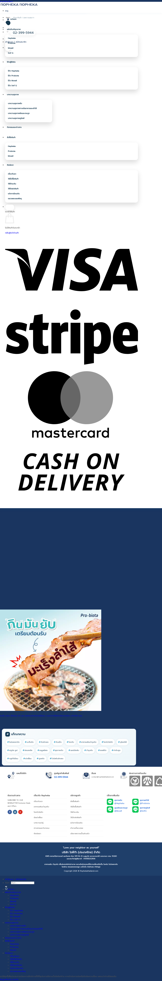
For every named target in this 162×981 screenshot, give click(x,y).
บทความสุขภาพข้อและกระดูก (19, 113)
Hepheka (12, 38)
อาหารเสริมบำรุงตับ (87, 742)
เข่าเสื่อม (27, 758)
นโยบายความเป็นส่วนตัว (79, 833)
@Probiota (145, 803)
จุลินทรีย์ (122, 742)
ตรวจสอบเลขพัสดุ (15, 198)
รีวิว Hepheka (13, 71)
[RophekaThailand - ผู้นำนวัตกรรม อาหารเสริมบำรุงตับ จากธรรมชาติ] (19, 4)
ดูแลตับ (41, 758)
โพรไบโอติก (107, 742)
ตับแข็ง (58, 742)
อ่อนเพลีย (27, 750)
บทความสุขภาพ (13, 94)
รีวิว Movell (12, 80)
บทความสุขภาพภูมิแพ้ (16, 118)
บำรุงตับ (88, 750)
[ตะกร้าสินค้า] (8, 48)
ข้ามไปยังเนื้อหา (6, 1)
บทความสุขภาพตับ (15, 103)
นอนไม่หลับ (74, 750)
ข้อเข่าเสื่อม (38, 817)
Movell (10, 48)
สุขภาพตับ (58, 750)
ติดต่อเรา (10, 165)
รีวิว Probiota (13, 75)
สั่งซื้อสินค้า (11, 137)
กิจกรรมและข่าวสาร (14, 127)
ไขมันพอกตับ (13, 742)
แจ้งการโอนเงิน (14, 193)
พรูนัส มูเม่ (12, 750)
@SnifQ (143, 811)
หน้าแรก (13, 19)
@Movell (118, 811)
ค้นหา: (7, 882)
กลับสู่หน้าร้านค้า (12, 232)
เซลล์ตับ (102, 750)
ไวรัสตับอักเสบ (56, 758)
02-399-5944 (61, 777)
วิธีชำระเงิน (12, 183)
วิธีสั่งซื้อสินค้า (13, 178)
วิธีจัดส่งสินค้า (13, 188)
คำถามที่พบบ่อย (76, 828)
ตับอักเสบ (44, 742)
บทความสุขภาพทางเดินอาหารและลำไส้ (22, 108)
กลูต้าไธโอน (12, 758)
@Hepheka (119, 803)
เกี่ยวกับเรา (12, 174)
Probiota (11, 43)
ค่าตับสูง (116, 750)
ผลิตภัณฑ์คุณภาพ (14, 29)
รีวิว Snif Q (12, 85)
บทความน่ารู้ (38, 822)
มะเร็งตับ (29, 742)
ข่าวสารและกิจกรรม (41, 828)
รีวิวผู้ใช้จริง (11, 62)
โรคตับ (70, 742)
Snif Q (10, 53)
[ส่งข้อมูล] (6, 886)
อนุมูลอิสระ (43, 750)
